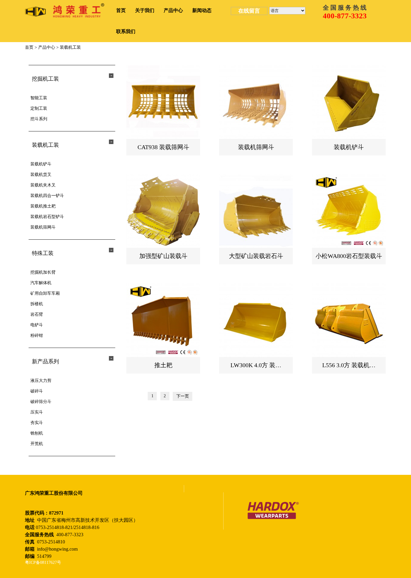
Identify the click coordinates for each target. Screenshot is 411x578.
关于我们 (144, 10)
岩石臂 (36, 314)
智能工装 (38, 98)
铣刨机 (36, 433)
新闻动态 (202, 10)
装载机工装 (70, 47)
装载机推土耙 (43, 206)
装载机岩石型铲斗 (47, 216)
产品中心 (173, 10)
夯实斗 (36, 422)
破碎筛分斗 (40, 401)
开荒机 (36, 443)
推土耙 (163, 365)
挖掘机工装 (45, 79)
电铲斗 (36, 325)
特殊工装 (43, 253)
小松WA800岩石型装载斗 (349, 256)
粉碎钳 (36, 335)
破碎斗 (36, 391)
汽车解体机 (40, 283)
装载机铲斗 (40, 164)
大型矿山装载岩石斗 (256, 256)
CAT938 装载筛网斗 (163, 147)
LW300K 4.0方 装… (255, 365)
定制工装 (38, 108)
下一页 (182, 396)
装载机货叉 (40, 174)
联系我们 (125, 31)
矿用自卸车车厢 (45, 293)
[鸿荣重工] (64, 10)
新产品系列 (45, 361)
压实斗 (36, 412)
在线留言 (249, 11)
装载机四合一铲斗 (47, 195)
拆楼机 (36, 304)
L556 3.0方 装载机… (348, 365)
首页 (121, 10)
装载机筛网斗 (43, 227)
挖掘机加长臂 (43, 272)
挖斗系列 (38, 119)
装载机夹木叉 (43, 185)
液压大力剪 (40, 380)
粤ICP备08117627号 (43, 562)
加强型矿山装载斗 (163, 256)
